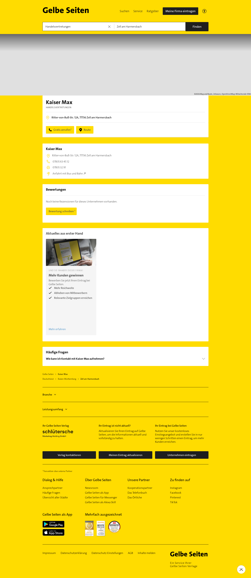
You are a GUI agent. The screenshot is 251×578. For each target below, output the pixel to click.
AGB (130, 553)
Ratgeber (153, 11)
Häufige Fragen (51, 492)
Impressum (49, 553)
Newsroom (91, 488)
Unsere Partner (139, 480)
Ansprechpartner (52, 488)
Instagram (176, 488)
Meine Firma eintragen (180, 11)
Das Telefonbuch (137, 492)
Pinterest (175, 497)
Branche (47, 394)
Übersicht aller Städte (55, 497)
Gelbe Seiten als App (97, 492)
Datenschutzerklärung (74, 553)
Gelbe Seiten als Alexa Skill (100, 502)
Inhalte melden (146, 553)
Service (138, 11)
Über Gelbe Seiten (98, 480)
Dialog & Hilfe (53, 480)
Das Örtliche (135, 497)
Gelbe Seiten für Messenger (101, 497)
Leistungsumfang (53, 409)
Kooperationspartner (140, 488)
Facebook (175, 492)
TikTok (173, 502)
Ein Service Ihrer (183, 564)
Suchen (124, 11)
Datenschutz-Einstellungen (107, 553)
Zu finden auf (180, 480)
